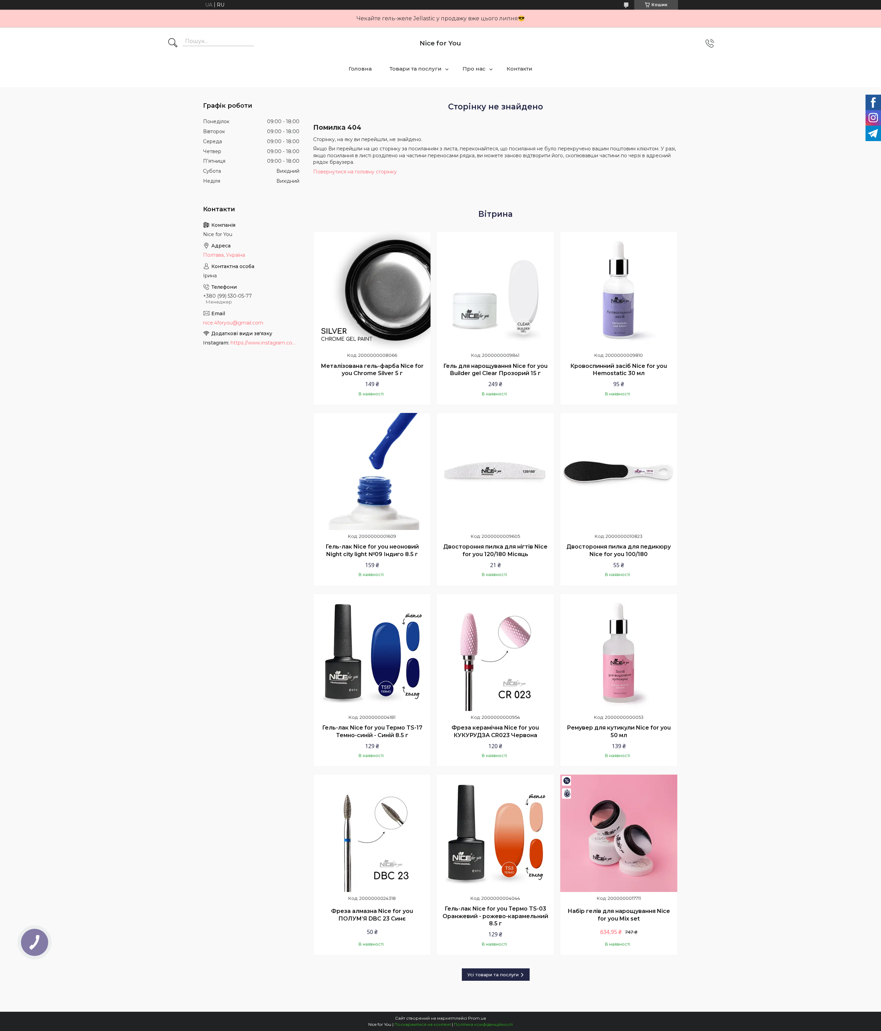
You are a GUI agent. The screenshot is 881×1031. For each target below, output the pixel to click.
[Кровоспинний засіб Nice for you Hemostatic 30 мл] (618, 290)
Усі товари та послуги (493, 974)
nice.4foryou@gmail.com (233, 323)
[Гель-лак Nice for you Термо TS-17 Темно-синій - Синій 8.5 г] (372, 652)
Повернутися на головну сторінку (355, 172)
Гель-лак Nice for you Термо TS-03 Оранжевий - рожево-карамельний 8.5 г (495, 916)
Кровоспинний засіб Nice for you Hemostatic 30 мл (618, 370)
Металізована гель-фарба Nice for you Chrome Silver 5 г (372, 370)
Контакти (519, 68)
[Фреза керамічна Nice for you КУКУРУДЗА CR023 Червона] (495, 652)
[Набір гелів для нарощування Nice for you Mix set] (618, 833)
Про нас (474, 68)
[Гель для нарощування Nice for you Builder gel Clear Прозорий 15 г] (495, 290)
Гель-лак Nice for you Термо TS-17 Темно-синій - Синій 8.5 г (372, 731)
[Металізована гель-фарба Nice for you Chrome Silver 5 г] (372, 290)
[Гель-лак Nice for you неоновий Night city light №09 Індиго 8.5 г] (372, 471)
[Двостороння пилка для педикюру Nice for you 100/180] (618, 471)
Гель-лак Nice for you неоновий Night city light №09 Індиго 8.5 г (372, 550)
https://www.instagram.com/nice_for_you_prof (265, 343)
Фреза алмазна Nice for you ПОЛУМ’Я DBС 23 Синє (372, 915)
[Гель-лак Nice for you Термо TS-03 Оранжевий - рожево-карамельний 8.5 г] (495, 833)
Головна (360, 68)
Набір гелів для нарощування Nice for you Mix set (618, 915)
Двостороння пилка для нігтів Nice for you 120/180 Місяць (495, 550)
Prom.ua (477, 1018)
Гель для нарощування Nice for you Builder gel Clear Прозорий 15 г (495, 370)
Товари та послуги (416, 68)
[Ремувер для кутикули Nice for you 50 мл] (618, 652)
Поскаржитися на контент (422, 1024)
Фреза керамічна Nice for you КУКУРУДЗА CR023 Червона (495, 731)
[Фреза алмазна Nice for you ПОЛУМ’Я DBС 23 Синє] (372, 833)
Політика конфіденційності (483, 1024)
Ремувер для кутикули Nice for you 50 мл (619, 731)
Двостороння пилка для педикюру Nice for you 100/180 (618, 550)
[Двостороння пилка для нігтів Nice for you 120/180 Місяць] (495, 471)
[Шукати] (172, 43)
